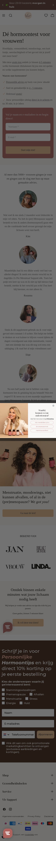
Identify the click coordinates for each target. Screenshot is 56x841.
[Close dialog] (53, 405)
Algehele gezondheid (42, 430)
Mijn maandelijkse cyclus (42, 422)
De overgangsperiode (42, 426)
